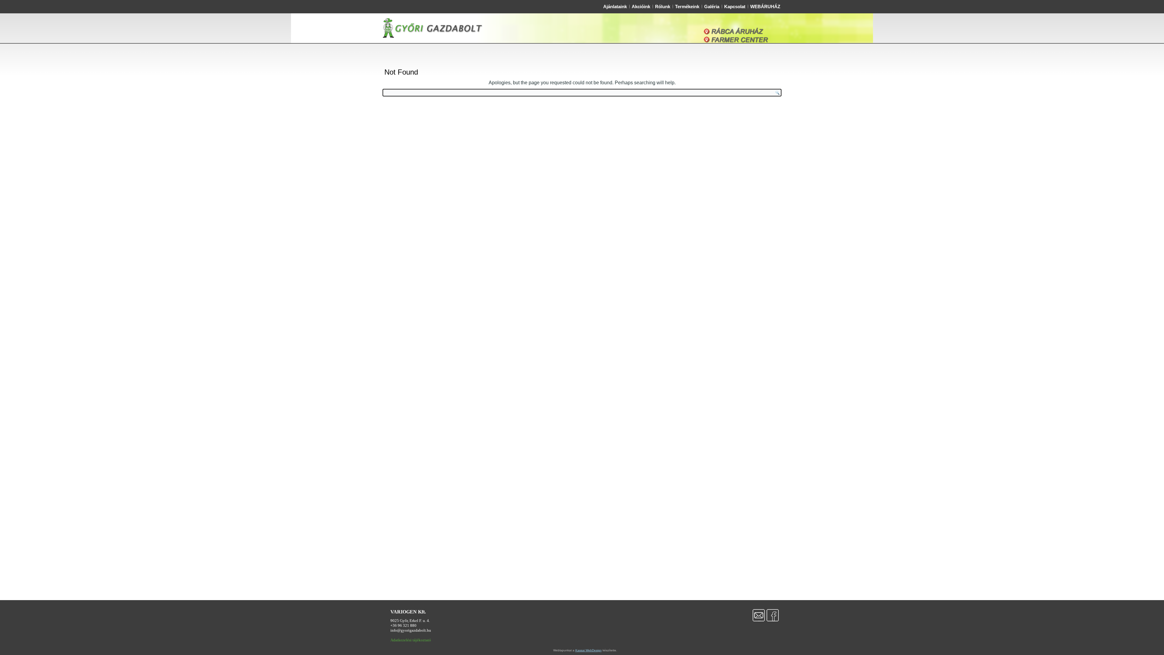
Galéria (711, 6)
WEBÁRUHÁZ (765, 6)
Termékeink (687, 6)
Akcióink (641, 6)
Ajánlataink (615, 6)
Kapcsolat (734, 6)
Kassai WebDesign (588, 650)
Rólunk (662, 6)
